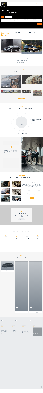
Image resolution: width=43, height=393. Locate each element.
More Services (21, 98)
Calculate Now (22, 219)
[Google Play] (37, 1)
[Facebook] (32, 1)
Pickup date (3, 19)
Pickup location (16, 19)
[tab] (2, 17)
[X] (34, 1)
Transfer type (34, 19)
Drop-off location (26, 19)
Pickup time (10, 19)
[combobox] (37, 21)
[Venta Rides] (4, 4)
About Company (21, 247)
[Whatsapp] (36, 1)
